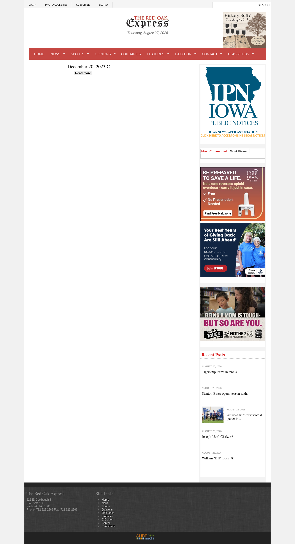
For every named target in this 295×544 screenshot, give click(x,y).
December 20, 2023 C (89, 66)
